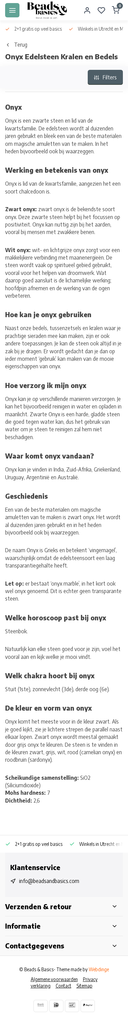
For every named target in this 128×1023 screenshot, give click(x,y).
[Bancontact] (72, 1006)
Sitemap (84, 986)
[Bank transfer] (40, 1006)
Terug (20, 44)
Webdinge (99, 969)
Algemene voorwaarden (54, 979)
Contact (63, 986)
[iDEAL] (56, 1006)
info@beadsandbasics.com (49, 881)
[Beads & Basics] (47, 10)
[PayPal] (88, 1006)
